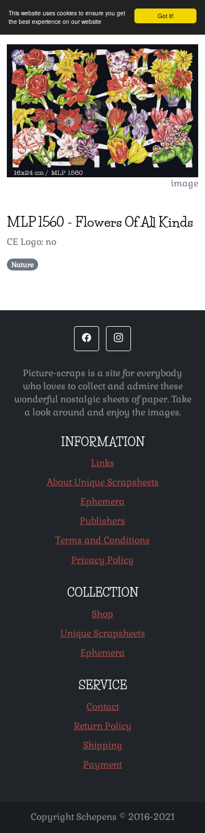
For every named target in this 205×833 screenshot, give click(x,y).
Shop (102, 614)
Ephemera (102, 501)
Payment (102, 764)
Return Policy (103, 726)
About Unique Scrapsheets (103, 482)
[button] (86, 338)
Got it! (166, 15)
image (184, 183)
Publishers (102, 521)
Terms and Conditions (102, 540)
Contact (103, 707)
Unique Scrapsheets (102, 633)
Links (102, 463)
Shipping (102, 745)
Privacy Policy (102, 560)
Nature (22, 264)
